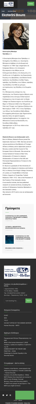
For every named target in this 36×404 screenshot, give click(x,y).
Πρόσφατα (12, 208)
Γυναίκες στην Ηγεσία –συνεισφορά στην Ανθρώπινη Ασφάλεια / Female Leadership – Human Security (17, 371)
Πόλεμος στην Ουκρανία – (14, 248)
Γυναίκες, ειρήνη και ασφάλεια (14, 344)
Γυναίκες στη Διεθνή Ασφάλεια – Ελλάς (16, 375)
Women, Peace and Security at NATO (16, 381)
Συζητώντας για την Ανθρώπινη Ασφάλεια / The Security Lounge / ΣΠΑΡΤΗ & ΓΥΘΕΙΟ (16, 217)
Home (3, 11)
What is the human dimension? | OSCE (16, 342)
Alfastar (20, 400)
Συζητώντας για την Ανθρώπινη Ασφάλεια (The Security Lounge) (22, 237)
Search (29, 300)
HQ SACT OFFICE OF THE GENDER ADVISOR (17, 323)
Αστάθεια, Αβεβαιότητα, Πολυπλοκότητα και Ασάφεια (15, 227)
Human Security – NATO (11, 325)
